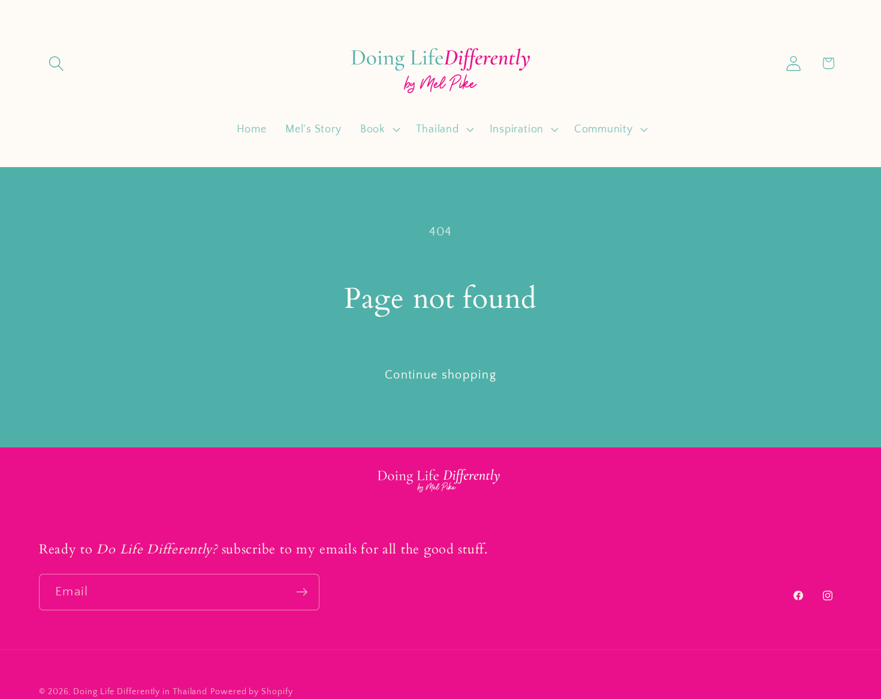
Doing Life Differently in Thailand (140, 692)
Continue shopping (440, 375)
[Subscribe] (302, 592)
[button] (56, 63)
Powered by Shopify (251, 692)
